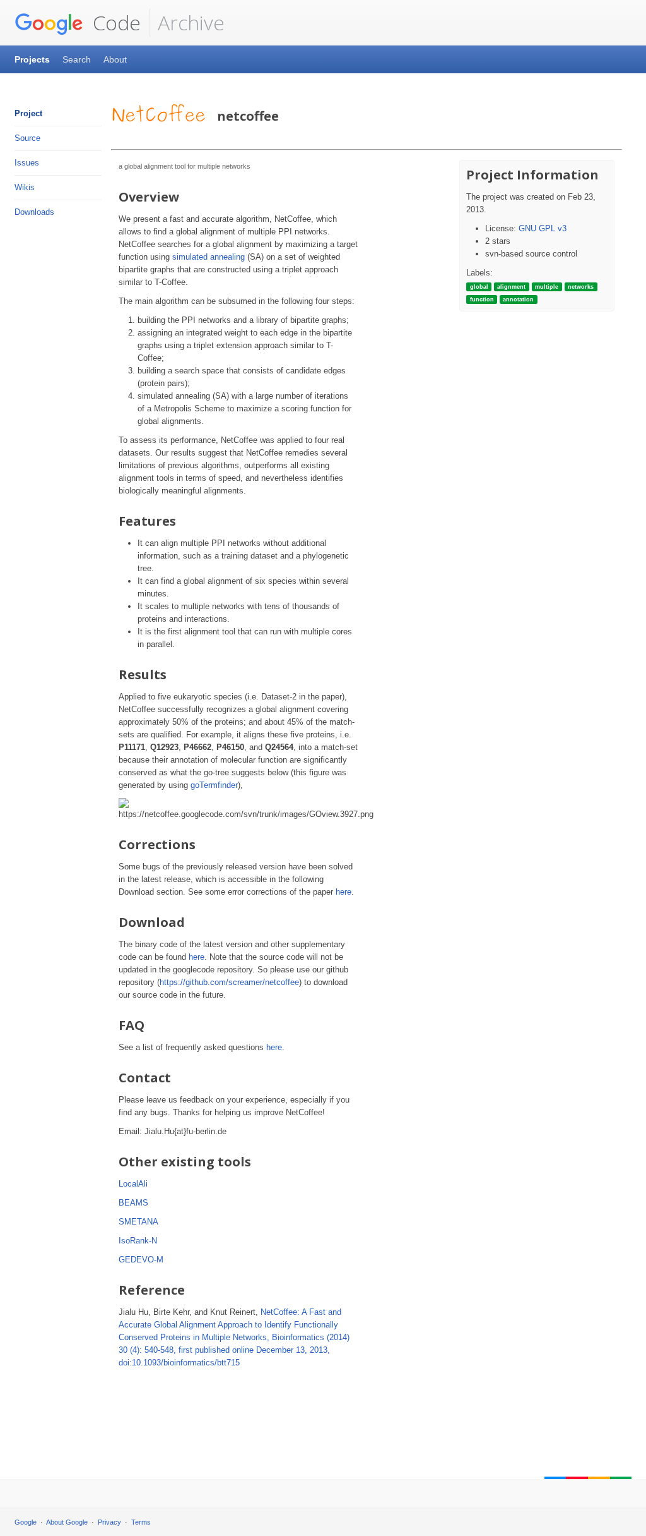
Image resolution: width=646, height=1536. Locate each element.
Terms (141, 1522)
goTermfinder (214, 785)
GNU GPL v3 (543, 228)
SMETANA (138, 1221)
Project (28, 113)
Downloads (34, 212)
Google (26, 1522)
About (115, 59)
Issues (27, 162)
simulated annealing (208, 257)
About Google (67, 1522)
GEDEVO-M (141, 1259)
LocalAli (133, 1183)
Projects (32, 59)
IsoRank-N (138, 1240)
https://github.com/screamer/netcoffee (229, 982)
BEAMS (133, 1202)
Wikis (25, 187)
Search (76, 59)
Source (27, 138)
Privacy (109, 1522)
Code (114, 22)
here (343, 892)
